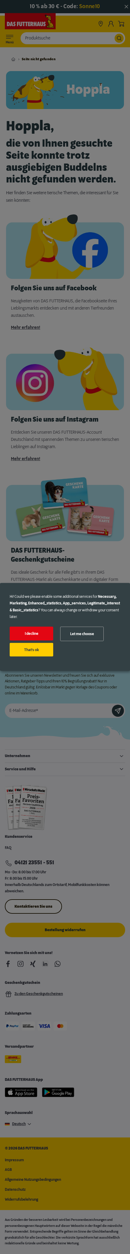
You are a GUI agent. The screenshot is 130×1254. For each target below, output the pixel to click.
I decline (31, 634)
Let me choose (82, 634)
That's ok (31, 649)
